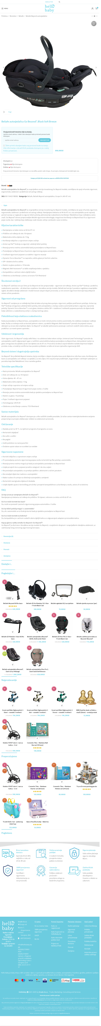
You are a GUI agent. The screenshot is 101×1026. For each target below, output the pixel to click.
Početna (4, 16)
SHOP (37, 935)
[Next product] (97, 16)
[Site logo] (50, 8)
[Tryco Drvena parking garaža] (86, 773)
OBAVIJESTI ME (44, 140)
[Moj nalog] (92, 8)
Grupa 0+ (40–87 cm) (63, 196)
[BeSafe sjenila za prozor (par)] (86, 590)
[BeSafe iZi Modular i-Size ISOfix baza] (12, 623)
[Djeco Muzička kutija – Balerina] (37, 808)
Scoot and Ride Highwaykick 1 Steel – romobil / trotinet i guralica (12, 712)
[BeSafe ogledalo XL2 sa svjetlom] (62, 590)
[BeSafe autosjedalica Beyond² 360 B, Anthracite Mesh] (37, 623)
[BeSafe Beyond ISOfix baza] (12, 590)
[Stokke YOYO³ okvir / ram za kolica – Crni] (12, 729)
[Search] (59, 2)
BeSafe (21, 16)
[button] (3, 67)
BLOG (37, 939)
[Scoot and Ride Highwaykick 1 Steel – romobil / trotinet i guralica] (12, 697)
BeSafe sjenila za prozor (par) (87, 603)
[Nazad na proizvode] (94, 16)
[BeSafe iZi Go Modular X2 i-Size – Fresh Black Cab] (37, 590)
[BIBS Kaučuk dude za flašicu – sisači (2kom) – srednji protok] (86, 697)
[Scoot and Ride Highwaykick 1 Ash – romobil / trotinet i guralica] (37, 697)
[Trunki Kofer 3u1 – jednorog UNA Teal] (12, 808)
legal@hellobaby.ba (65, 1013)
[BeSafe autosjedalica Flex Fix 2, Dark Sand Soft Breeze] (37, 656)
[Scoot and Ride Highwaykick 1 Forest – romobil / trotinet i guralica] (62, 697)
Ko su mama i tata (41, 926)
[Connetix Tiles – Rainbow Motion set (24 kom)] (62, 773)
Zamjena (71, 951)
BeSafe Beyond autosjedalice (36, 16)
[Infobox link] (16, 854)
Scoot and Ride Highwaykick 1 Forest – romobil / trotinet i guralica (62, 712)
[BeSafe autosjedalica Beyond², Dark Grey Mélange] (12, 656)
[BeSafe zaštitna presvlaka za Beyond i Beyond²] (86, 623)
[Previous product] (92, 16)
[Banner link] (8, 926)
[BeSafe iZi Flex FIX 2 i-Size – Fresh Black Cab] (62, 623)
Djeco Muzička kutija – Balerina (37, 822)
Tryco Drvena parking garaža (87, 786)
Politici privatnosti (10, 151)
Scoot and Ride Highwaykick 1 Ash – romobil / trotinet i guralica (37, 712)
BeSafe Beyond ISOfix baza (12, 603)
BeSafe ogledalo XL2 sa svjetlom (62, 603)
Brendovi (13, 16)
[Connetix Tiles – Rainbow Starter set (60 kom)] (37, 773)
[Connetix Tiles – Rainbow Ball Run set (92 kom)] (37, 729)
